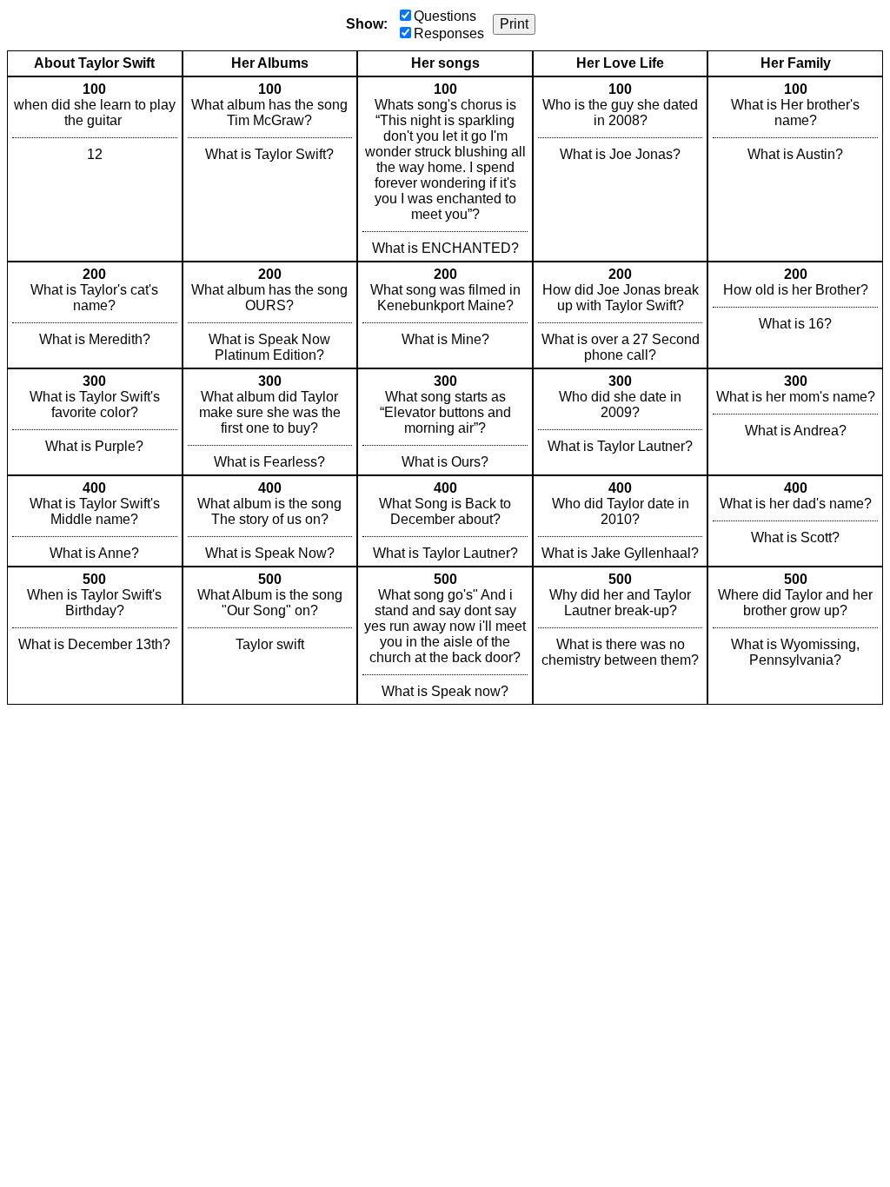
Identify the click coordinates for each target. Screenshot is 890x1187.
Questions (445, 16)
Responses (449, 33)
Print (514, 24)
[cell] (95, 169)
